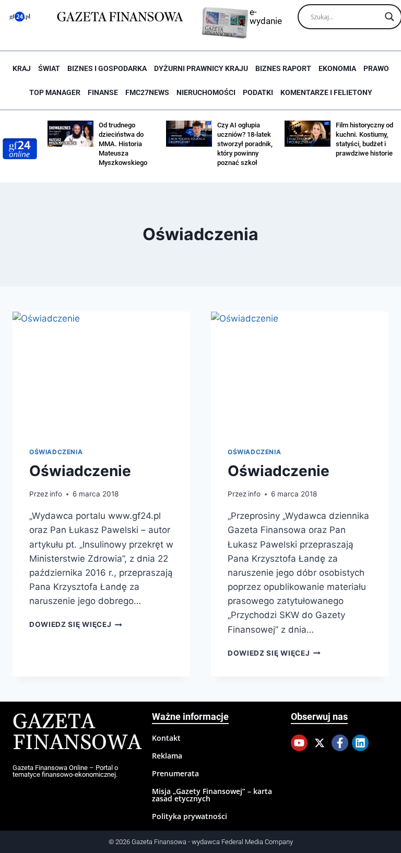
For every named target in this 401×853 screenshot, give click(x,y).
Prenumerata (175, 773)
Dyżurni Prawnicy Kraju (201, 68)
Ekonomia (337, 68)
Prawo (376, 68)
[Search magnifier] (389, 16)
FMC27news (147, 92)
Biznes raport (283, 68)
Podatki (258, 92)
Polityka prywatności (189, 816)
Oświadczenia (55, 452)
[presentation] (101, 371)
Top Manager (54, 92)
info (56, 494)
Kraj (22, 68)
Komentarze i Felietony (326, 92)
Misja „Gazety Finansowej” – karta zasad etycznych (212, 794)
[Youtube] (299, 742)
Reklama (167, 756)
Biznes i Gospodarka (107, 68)
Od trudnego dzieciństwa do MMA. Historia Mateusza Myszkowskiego (123, 144)
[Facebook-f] (340, 742)
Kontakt (166, 738)
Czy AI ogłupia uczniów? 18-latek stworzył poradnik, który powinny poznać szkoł (245, 144)
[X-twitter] (319, 742)
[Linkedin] (360, 742)
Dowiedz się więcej (75, 624)
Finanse (103, 92)
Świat (49, 68)
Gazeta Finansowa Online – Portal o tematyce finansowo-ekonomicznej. (65, 771)
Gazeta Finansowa (77, 732)
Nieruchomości (205, 92)
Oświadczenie (80, 471)
